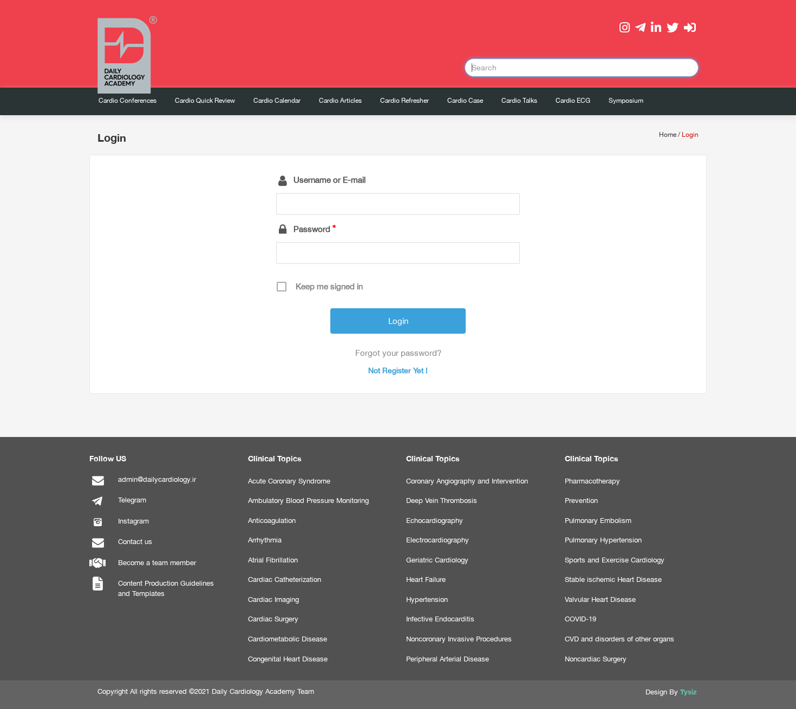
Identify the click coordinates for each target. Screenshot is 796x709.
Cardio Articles (340, 100)
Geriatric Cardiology (437, 560)
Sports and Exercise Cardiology (614, 560)
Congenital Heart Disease (288, 659)
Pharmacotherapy (592, 481)
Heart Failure (426, 579)
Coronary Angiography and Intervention (467, 481)
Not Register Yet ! (398, 370)
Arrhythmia (265, 540)
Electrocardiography (437, 540)
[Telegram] (97, 506)
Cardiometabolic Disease (287, 639)
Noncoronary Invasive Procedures (459, 639)
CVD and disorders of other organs (619, 639)
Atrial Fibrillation (273, 560)
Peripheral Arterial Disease (447, 659)
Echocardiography (434, 520)
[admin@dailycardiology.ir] (97, 486)
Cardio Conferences (127, 100)
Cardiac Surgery (273, 619)
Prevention (581, 500)
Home (667, 134)
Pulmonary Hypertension (603, 540)
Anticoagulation (272, 520)
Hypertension (427, 599)
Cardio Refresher (404, 100)
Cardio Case (465, 100)
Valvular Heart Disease (600, 599)
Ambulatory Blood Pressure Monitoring (308, 500)
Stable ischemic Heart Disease (613, 579)
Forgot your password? (398, 352)
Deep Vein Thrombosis (441, 500)
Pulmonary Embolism (598, 520)
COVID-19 (580, 619)
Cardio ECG (573, 100)
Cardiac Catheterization (284, 579)
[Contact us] (97, 548)
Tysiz (688, 691)
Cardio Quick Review (205, 100)
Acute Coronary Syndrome (289, 481)
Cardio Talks (519, 100)
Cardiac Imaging (273, 599)
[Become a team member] (97, 569)
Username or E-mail (329, 179)
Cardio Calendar (277, 100)
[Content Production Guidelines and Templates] (97, 590)
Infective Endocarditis (440, 619)
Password (311, 229)
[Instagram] (97, 528)
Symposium (626, 100)
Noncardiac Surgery (596, 659)
